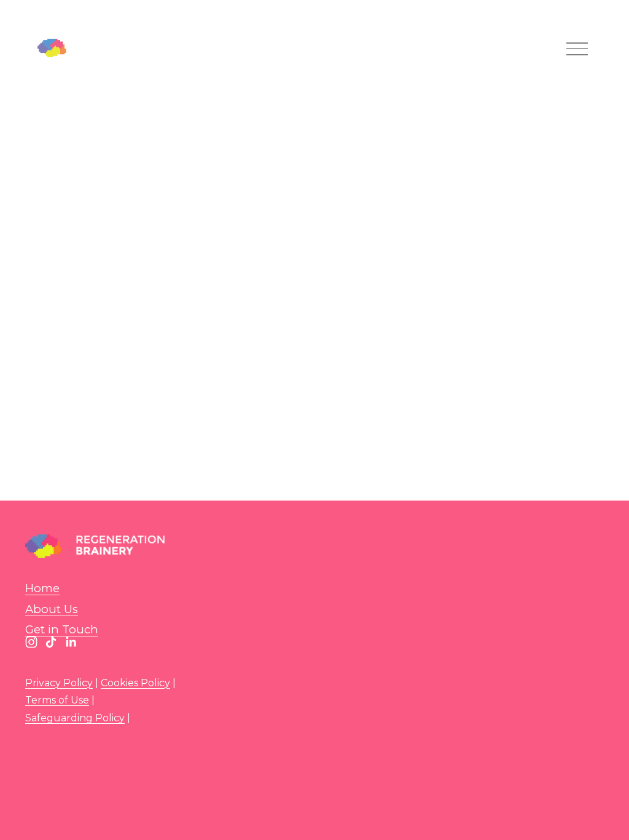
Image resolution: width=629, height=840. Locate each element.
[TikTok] (51, 642)
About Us (51, 609)
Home (42, 588)
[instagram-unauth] (31, 642)
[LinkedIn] (70, 642)
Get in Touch (61, 629)
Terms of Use (57, 700)
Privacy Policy (59, 683)
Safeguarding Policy (75, 718)
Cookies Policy (135, 683)
